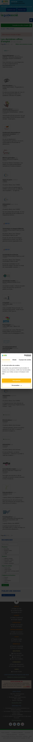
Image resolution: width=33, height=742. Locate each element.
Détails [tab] (14, 359)
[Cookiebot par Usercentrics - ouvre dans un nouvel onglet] (24, 355)
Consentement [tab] (6, 359)
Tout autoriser (16, 380)
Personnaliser (15, 385)
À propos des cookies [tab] (25, 359)
